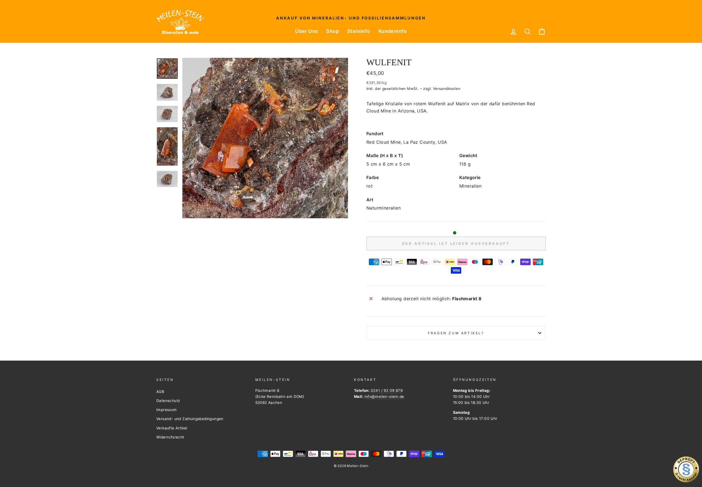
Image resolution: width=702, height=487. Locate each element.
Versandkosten (446, 88)
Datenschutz (168, 400)
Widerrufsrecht (170, 437)
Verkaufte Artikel (171, 428)
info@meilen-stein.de (384, 396)
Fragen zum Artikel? (456, 333)
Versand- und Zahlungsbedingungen (189, 419)
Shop (332, 31)
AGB (160, 391)
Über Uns (306, 31)
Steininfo (358, 31)
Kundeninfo (392, 31)
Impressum (166, 409)
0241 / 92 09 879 (387, 390)
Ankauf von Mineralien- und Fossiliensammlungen (351, 18)
